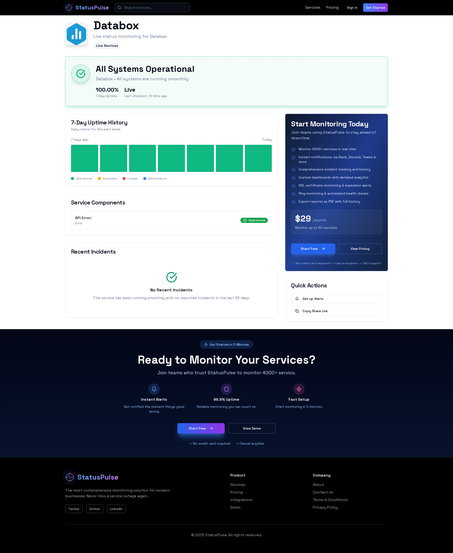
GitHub (94, 509)
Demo (235, 507)
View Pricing (360, 249)
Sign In (352, 7)
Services (312, 7)
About (318, 484)
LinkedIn (116, 509)
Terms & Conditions (330, 499)
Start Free (309, 249)
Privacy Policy (325, 507)
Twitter (74, 509)
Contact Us (323, 492)
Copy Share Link (315, 311)
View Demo (252, 428)
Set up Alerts (313, 299)
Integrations (241, 499)
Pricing (332, 7)
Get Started (375, 7)
